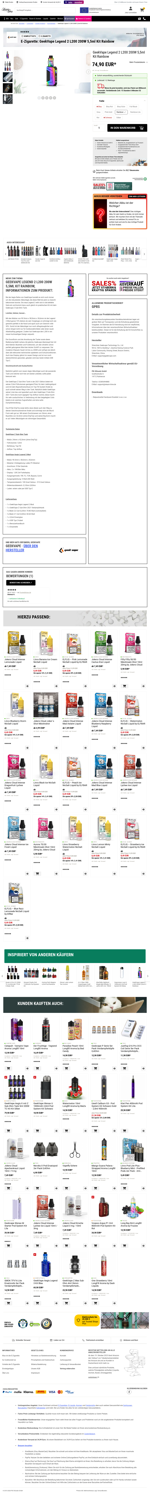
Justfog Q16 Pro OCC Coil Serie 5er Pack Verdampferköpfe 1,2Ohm (131, 1049)
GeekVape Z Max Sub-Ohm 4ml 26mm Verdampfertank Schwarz (73, 1283)
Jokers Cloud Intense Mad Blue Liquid (102, 784)
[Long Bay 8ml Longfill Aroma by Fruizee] (133, 1207)
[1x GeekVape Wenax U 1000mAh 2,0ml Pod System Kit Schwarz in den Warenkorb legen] (37, 1131)
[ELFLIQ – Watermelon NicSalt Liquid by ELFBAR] (133, 704)
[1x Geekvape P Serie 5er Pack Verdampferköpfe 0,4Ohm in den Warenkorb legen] (95, 1068)
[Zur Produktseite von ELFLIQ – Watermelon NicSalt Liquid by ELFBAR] (143, 748)
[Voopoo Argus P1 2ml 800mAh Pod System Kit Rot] (104, 1207)
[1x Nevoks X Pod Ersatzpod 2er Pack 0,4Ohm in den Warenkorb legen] (37, 1188)
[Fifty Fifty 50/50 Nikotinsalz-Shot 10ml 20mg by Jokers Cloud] (133, 643)
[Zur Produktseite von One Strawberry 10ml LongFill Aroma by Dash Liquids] (114, 1303)
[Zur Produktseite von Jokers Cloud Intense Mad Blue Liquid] (114, 809)
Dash (94, 1278)
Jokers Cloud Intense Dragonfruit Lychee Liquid (15, 785)
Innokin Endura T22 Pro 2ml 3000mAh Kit (26, 261)
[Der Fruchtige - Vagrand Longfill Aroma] (45, 1029)
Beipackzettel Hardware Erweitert (105, 397)
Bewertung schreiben (20, 583)
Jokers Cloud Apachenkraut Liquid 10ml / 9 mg (15, 1168)
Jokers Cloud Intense (13, 657)
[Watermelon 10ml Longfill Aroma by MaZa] (75, 1087)
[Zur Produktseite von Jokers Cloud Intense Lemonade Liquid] (27, 686)
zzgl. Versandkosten (102, 70)
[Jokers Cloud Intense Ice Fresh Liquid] (17, 828)
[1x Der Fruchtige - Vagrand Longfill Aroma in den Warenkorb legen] (37, 1068)
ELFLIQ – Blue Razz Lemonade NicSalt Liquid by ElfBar (17, 911)
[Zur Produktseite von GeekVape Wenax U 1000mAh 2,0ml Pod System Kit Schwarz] (56, 1131)
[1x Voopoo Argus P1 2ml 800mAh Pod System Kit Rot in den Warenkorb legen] (95, 1246)
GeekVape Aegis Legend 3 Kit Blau (45, 1282)
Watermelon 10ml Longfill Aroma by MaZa (74, 1104)
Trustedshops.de (25, 592)
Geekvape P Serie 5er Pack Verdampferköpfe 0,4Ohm (103, 1049)
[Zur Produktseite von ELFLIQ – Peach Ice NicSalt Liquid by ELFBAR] (85, 809)
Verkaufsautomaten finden (28, 2)
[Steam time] (7, 10)
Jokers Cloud (10, 1163)
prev (5, 254)
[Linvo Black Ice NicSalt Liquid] (45, 766)
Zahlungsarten (65, 1360)
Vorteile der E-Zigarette (11, 1364)
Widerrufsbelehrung (38, 1364)
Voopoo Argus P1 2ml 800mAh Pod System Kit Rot (103, 1226)
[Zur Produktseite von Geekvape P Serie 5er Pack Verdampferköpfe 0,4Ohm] (114, 1068)
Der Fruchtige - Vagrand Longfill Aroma (45, 1047)
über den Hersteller (22, 548)
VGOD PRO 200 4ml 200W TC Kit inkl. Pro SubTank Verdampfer (84, 261)
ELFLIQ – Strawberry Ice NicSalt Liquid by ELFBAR (133, 845)
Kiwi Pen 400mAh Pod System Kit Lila (131, 1104)
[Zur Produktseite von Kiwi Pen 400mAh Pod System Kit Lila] (143, 1131)
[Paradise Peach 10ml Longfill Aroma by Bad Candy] (75, 1029)
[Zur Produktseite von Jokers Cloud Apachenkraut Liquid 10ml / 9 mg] (27, 1188)
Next (88, 72)
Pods (36, 1163)
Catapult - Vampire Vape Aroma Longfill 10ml (17, 1047)
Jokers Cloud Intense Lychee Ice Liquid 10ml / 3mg (45, 1226)
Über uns (5, 1373)
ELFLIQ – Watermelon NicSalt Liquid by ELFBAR (133, 722)
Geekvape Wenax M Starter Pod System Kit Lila (16, 1226)
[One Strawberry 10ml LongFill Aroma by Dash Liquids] (104, 1264)
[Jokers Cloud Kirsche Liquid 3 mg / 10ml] (75, 1207)
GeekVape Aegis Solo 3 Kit (112, 260)
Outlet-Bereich (89, 1434)
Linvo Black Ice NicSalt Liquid (44, 784)
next (144, 254)
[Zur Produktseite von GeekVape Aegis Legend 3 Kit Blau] (56, 1303)
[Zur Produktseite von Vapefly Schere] (85, 1188)
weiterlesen (92, 1377)
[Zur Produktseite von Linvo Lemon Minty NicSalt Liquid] (114, 874)
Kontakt (63, 1356)
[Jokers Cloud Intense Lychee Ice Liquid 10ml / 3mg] (45, 1207)
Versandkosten (102, 1490)
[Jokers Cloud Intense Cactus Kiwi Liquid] (104, 643)
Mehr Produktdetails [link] (137, 62)
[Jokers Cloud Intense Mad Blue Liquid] (104, 766)
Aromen (79, 1405)
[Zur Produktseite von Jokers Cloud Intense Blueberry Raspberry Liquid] (114, 748)
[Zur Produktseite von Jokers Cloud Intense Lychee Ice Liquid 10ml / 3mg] (56, 1246)
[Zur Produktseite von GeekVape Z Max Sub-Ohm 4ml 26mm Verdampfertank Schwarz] (85, 1303)
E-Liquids (71, 1405)
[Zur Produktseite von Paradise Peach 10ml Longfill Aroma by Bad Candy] (85, 1068)
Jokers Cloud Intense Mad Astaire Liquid (73, 722)
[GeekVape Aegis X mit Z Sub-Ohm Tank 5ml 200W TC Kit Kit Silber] (17, 1087)
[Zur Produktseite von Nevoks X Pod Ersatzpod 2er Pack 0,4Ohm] (56, 1188)
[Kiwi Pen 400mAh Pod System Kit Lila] (133, 1087)
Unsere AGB (35, 1369)
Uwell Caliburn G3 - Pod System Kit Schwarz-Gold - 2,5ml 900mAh (104, 1106)
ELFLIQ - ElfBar (69, 657)
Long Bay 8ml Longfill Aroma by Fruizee (131, 1224)
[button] (39, 98)
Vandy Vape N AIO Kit (40, 260)
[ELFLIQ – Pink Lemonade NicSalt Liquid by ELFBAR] (75, 643)
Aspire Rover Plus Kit (141, 260)
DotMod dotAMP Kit (98, 260)
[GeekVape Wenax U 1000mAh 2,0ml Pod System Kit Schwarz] (45, 1087)
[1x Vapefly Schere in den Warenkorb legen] (66, 1188)
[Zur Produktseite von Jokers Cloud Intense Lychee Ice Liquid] (143, 809)
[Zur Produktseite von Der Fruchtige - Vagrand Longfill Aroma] (56, 1068)
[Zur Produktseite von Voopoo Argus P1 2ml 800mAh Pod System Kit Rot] (114, 1246)
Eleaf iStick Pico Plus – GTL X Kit (126, 260)
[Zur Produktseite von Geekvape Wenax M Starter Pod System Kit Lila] (27, 1246)
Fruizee (124, 1220)
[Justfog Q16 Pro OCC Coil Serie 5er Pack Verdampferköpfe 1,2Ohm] (133, 1029)
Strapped (96, 1163)
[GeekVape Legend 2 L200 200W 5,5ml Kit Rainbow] (8, 55)
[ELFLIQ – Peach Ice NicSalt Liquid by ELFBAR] (75, 766)
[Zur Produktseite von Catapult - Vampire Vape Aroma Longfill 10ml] (27, 1068)
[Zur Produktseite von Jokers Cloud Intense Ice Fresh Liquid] (27, 874)
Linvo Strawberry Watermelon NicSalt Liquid (72, 847)
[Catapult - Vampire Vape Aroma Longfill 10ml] (17, 1029)
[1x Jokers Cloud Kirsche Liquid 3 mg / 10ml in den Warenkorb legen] (66, 1246)
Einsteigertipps (8, 1369)
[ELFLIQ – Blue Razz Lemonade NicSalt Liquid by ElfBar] (17, 892)
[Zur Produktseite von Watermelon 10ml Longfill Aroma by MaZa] (85, 1131)
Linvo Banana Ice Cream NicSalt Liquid (45, 660)
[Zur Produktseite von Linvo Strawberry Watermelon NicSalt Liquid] (85, 874)
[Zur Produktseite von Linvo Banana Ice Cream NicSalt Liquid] (56, 686)
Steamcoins (134, 170)
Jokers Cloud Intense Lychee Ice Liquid (131, 784)
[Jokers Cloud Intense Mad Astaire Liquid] (75, 704)
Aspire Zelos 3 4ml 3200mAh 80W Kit (68, 261)
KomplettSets (11, 1101)
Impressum (35, 1373)
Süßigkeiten (40, 1408)
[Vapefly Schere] (75, 1149)
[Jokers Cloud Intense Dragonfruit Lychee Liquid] (17, 766)
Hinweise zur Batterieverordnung (43, 1356)
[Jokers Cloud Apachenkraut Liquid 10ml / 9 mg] (17, 1149)
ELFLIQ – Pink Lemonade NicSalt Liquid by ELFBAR (75, 660)
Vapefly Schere (70, 1165)
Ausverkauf (78, 2)
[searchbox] (45, 10)
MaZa (66, 1101)
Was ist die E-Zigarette (10, 1356)
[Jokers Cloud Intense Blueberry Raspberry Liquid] (104, 704)
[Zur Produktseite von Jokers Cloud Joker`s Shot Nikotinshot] (56, 748)
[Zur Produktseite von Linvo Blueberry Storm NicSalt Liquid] (27, 748)
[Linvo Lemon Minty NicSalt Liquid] (104, 828)
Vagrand (38, 1043)
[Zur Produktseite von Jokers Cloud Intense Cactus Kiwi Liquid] (114, 686)
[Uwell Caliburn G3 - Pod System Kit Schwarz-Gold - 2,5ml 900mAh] (104, 1087)
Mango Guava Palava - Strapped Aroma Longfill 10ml (103, 1168)
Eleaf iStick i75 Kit (13, 259)
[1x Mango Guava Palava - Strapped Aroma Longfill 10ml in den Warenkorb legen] (95, 1188)
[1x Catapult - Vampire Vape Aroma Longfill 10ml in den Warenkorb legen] (8, 1068)
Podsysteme (39, 1101)
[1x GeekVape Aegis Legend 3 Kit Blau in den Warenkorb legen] (37, 1303)
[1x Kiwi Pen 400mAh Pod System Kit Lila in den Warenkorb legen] (124, 1131)
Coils (94, 1043)
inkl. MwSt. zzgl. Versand (11, 669)
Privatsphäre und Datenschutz (42, 1360)
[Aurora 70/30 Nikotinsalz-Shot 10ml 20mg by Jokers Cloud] (45, 828)
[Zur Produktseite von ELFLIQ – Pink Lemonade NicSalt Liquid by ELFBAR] (85, 686)
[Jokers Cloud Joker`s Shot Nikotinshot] (45, 704)
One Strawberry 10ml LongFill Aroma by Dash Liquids (103, 1283)
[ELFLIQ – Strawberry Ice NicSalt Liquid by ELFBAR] (133, 828)
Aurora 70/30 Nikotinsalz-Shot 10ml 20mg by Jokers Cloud (44, 847)
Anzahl (96, 125)
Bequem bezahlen (25, 1446)
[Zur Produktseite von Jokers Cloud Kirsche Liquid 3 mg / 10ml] (85, 1246)
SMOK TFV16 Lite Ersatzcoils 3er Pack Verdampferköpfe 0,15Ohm (14, 1283)
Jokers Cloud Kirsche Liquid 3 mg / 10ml (73, 1224)
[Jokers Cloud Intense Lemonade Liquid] (17, 643)
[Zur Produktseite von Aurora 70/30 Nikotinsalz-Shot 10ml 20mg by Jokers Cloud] (56, 874)
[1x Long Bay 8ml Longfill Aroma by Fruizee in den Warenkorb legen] (124, 1246)
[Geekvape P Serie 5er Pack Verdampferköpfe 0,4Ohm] (104, 1029)
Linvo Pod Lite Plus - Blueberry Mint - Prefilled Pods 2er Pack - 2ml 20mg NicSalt (133, 1168)
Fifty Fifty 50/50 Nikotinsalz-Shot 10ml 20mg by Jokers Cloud (131, 662)
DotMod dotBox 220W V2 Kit (55, 260)
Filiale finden (9, 2)
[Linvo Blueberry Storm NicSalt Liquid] (17, 704)
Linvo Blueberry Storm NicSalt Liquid (15, 722)
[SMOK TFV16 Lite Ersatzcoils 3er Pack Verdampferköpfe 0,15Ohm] (17, 1264)
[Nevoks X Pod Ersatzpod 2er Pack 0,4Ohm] (45, 1149)
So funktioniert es (9, 1360)
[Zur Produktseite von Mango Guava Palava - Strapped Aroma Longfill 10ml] (114, 1188)
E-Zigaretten (62, 1405)
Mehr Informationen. (100, 180)
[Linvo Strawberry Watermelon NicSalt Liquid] (75, 828)
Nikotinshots (126, 657)
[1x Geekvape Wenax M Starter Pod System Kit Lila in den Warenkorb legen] (8, 1246)
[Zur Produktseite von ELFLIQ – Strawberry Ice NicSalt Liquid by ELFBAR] (143, 874)
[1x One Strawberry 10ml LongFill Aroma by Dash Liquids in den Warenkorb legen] (95, 1303)
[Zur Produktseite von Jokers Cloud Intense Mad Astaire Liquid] (85, 748)
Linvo (37, 657)
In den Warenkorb (122, 127)
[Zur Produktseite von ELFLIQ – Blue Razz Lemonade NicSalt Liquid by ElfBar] (27, 938)
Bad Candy (67, 1043)
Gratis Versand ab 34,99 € (52, 2)
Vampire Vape (10, 1043)
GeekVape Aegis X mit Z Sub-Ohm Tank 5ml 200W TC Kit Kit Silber (17, 1106)
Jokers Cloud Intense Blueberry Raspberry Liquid (102, 724)
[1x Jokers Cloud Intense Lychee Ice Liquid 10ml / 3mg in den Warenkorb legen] (37, 1246)
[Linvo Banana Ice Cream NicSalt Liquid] (45, 643)
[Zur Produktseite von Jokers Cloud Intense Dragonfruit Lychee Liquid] (27, 809)
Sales (70, 2)
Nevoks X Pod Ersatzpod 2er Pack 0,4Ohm (45, 1167)
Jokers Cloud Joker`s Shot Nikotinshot (43, 722)
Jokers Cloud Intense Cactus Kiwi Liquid (102, 660)
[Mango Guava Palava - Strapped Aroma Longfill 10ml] (104, 1149)
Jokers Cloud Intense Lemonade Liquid (15, 660)
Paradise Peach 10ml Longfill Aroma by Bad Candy (73, 1049)
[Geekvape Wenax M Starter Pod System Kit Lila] (17, 1207)
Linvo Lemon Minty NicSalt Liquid (101, 845)
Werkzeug (67, 1163)
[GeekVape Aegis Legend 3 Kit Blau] (45, 1264)
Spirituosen (127, 1405)
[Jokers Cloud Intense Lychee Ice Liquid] (133, 766)
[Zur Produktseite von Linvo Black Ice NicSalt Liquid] (56, 809)
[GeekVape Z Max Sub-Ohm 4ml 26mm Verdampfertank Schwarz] (75, 1264)
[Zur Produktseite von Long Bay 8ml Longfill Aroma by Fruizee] (143, 1246)
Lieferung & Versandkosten (70, 1364)
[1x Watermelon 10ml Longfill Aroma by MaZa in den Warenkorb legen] (66, 1131)
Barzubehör (22, 1408)
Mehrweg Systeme (128, 1163)
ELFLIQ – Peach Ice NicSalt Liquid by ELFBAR (75, 784)
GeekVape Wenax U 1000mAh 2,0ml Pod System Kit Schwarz (43, 1106)
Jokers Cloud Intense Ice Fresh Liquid (16, 845)
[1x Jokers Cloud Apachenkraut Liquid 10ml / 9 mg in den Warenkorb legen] (8, 1188)
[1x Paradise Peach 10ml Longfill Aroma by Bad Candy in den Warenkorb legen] (66, 1068)
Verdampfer (68, 1278)
